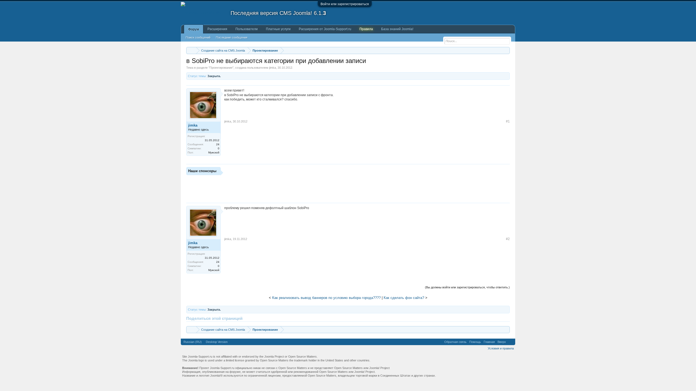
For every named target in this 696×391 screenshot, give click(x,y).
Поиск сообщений (198, 37)
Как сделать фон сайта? (404, 298)
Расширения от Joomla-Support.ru (325, 29)
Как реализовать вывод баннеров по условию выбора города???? (326, 298)
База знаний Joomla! (397, 29)
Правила (366, 29)
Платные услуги (278, 29)
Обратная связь (455, 341)
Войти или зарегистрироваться (345, 4)
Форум (193, 29)
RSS (510, 342)
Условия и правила (501, 348)
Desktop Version (217, 341)
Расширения (217, 29)
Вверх (502, 341)
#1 (508, 121)
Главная (489, 341)
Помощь (475, 341)
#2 (508, 239)
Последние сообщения (231, 37)
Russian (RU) (193, 341)
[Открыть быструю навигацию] (506, 50)
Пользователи (246, 29)
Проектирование (221, 67)
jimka (272, 67)
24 (217, 144)
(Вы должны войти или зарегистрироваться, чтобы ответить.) (467, 287)
